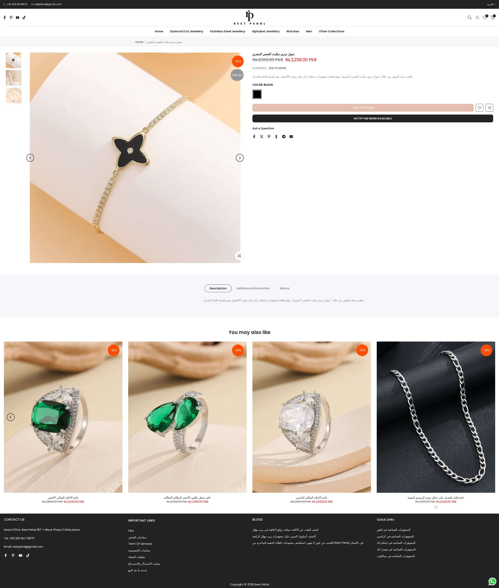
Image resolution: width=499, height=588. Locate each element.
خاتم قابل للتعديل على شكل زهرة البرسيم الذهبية (436, 498)
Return (284, 288)
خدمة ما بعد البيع (137, 570)
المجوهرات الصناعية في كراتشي (395, 536)
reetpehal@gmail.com (48, 4)
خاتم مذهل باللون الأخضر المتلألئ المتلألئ (187, 498)
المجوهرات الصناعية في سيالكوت (396, 556)
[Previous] (30, 158)
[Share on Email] (291, 136)
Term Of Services (140, 544)
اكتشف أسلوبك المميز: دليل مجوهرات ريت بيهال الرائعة (284, 536)
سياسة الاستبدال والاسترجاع (144, 564)
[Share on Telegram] (284, 136)
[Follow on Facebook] (4, 17)
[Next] (240, 158)
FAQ (131, 531)
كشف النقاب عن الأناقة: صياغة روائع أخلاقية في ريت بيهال (285, 530)
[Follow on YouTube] (17, 17)
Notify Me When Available (373, 118)
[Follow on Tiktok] (24, 17)
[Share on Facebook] (254, 136)
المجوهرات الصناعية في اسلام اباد (396, 543)
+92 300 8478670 (17, 4)
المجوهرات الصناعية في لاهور (393, 530)
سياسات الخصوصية (139, 550)
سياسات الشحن (137, 537)
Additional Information (253, 288)
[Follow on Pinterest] (11, 17)
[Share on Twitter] (261, 136)
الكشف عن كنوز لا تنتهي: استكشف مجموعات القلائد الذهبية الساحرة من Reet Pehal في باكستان (307, 543)
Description (218, 288)
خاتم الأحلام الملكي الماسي (311, 498)
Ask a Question (263, 128)
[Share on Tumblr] (276, 136)
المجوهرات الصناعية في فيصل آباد (396, 549)
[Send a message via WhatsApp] (492, 581)
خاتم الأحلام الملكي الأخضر (63, 498)
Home (139, 42)
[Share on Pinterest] (269, 136)
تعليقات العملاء (136, 557)
